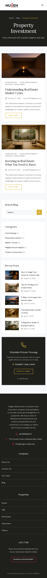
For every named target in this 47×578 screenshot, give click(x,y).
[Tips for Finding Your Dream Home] (12, 287)
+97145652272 (25, 434)
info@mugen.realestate (25, 444)
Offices (5, 530)
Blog (18, 18)
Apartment (6, 523)
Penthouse (6, 516)
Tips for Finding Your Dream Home (29, 286)
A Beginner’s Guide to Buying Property (30, 324)
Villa (3, 510)
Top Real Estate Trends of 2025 (31, 311)
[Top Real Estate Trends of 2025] (12, 313)
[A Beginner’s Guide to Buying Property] (12, 325)
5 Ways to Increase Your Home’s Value (31, 298)
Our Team (6, 476)
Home (11, 18)
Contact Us (6, 469)
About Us (6, 462)
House (4, 503)
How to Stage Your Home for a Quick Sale (30, 273)
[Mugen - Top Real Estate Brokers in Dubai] (12, 5)
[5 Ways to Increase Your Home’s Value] (12, 300)
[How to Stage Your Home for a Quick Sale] (12, 275)
